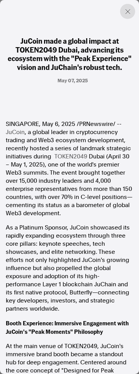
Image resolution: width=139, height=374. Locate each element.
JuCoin (15, 132)
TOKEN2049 (70, 156)
